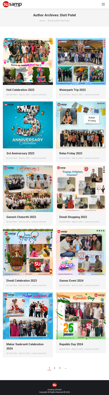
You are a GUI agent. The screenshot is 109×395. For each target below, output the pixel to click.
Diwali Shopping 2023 (73, 217)
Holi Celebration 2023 (20, 90)
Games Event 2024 (71, 280)
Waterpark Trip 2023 (72, 90)
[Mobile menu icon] (103, 4)
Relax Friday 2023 (70, 153)
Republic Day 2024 (71, 344)
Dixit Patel (68, 15)
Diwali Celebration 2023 (21, 280)
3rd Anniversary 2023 (20, 153)
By (11, 95)
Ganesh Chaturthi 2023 (21, 217)
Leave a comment (39, 95)
